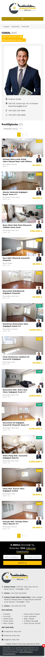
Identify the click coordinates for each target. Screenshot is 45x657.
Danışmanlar (15, 26)
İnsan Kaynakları (30, 616)
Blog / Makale (29, 619)
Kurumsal (6, 616)
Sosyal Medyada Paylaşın (14, 40)
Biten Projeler (8, 623)
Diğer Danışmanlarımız (11, 37)
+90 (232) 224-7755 (15, 606)
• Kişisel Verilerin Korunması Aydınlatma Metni (22, 644)
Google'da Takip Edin (12, 639)
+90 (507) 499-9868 (17, 115)
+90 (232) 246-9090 (16, 111)
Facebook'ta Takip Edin (12, 631)
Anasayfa (6, 26)
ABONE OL (22, 563)
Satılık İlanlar (8, 619)
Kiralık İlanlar (8, 621)
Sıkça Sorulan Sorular (32, 623)
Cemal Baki (25, 26)
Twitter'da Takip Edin (12, 635)
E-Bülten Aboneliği (31, 621)
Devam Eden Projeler (32, 614)
